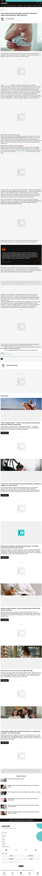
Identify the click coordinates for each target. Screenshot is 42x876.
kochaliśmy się (7, 85)
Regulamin (3, 844)
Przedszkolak (20, 5)
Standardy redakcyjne (5, 846)
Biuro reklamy (4, 832)
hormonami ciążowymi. (21, 151)
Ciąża (5, 5)
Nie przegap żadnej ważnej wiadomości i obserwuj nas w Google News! (22, 350)
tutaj (23, 284)
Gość (3, 260)
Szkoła (25, 5)
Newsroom (3, 841)
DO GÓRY (20, 866)
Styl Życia (39, 5)
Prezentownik (29, 5)
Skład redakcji (4, 836)
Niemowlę (8, 5)
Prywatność (4, 843)
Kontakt (3, 837)
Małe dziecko (14, 5)
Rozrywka (3, 839)
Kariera (3, 834)
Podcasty (34, 5)
